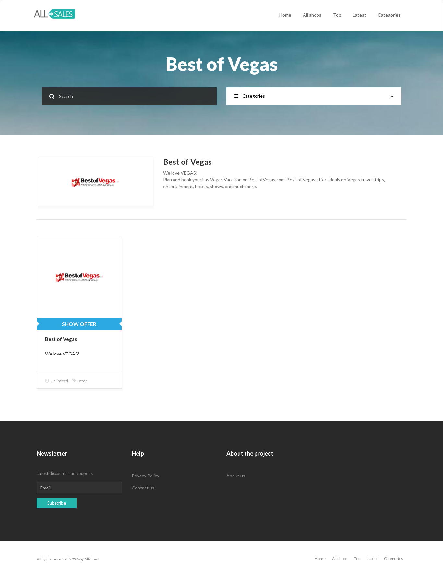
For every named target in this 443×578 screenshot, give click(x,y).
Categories (389, 15)
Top (337, 15)
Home (285, 15)
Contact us (143, 487)
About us (235, 475)
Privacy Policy (145, 475)
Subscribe (56, 503)
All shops (312, 15)
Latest (359, 15)
